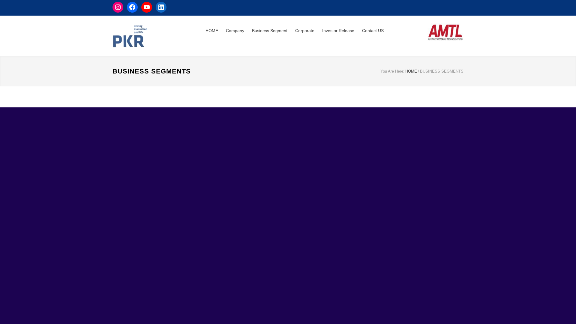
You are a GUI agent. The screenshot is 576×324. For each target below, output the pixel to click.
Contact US (373, 30)
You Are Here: (392, 71)
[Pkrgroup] (159, 36)
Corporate (304, 30)
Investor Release (338, 30)
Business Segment (269, 30)
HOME (212, 30)
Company (235, 30)
